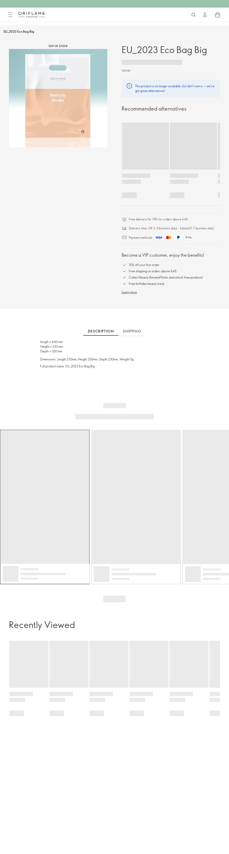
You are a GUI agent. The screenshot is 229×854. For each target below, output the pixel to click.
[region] (58, 98)
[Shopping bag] (217, 14)
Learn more (129, 292)
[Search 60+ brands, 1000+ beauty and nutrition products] (193, 14)
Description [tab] (101, 331)
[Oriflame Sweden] (31, 15)
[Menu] (10, 14)
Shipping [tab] (132, 331)
